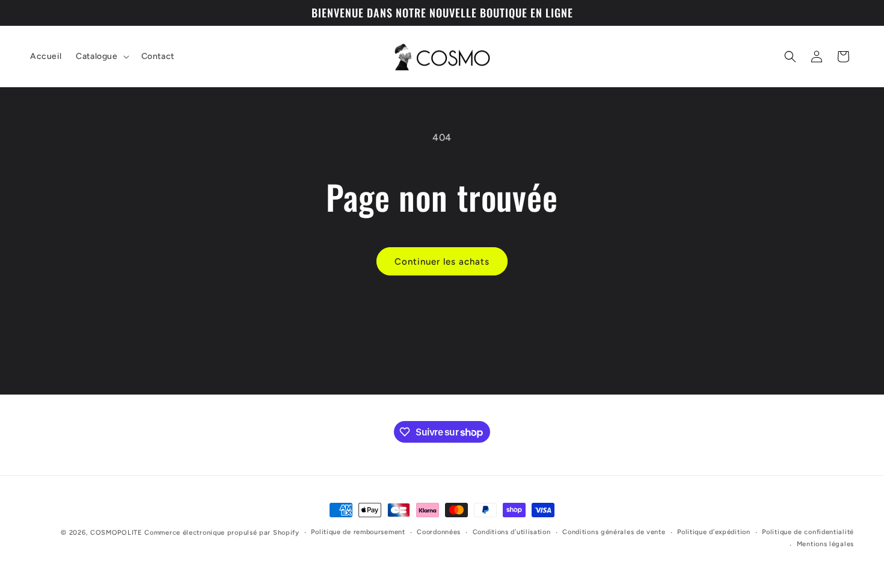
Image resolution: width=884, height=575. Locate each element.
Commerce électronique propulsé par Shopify (221, 533)
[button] (101, 56)
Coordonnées (439, 532)
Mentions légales (825, 544)
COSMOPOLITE (116, 533)
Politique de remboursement (358, 532)
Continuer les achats (442, 261)
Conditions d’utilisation (512, 532)
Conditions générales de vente (613, 532)
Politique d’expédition (713, 532)
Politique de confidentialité (808, 532)
